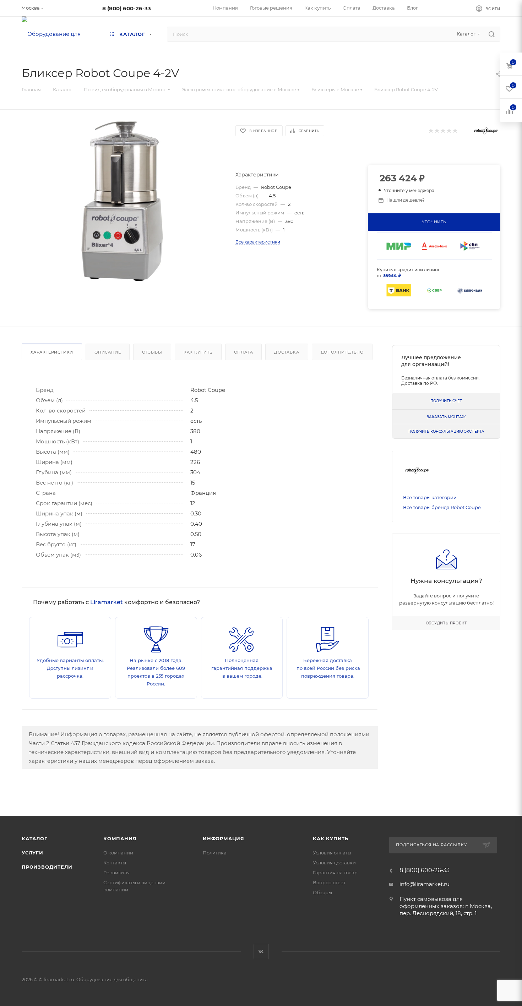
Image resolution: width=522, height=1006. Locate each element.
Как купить (198, 352)
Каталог (35, 838)
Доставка (286, 352)
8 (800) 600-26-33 (126, 8)
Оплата (243, 352)
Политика (215, 852)
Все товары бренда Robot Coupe (442, 507)
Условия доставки (334, 862)
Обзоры (322, 892)
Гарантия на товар (335, 872)
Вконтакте (261, 951)
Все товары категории (430, 497)
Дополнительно (342, 352)
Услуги (32, 852)
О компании (118, 852)
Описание (107, 352)
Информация (223, 838)
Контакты (114, 862)
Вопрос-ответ (329, 882)
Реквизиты (116, 872)
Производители (47, 867)
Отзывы (152, 352)
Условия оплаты (332, 852)
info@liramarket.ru (424, 884)
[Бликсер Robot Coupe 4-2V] (122, 201)
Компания (119, 838)
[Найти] (491, 34)
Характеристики (52, 352)
